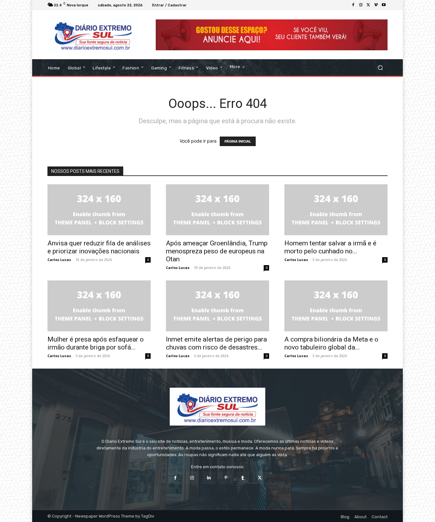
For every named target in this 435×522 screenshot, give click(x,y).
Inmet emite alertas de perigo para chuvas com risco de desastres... (216, 343)
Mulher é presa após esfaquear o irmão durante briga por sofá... (95, 343)
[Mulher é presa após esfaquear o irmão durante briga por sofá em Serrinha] (99, 305)
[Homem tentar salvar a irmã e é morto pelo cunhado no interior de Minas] (336, 209)
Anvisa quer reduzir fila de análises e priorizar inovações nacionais (99, 247)
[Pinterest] (226, 478)
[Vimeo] (376, 5)
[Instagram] (361, 5)
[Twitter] (368, 5)
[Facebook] (353, 5)
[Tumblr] (243, 478)
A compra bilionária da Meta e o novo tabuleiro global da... (331, 343)
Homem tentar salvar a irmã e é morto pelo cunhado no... (330, 247)
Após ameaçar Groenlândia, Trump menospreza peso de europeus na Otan (216, 251)
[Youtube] (384, 5)
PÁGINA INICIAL (238, 141)
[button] (380, 67)
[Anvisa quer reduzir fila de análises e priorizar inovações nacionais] (99, 209)
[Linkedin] (209, 478)
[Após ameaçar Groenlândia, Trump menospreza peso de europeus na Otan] (217, 209)
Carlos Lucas (59, 259)
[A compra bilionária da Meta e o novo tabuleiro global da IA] (336, 305)
